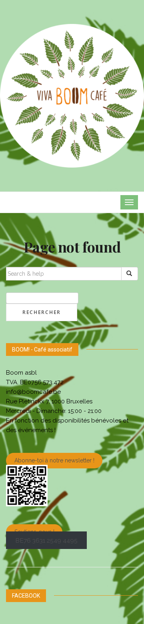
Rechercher (41, 312)
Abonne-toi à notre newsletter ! (54, 461)
